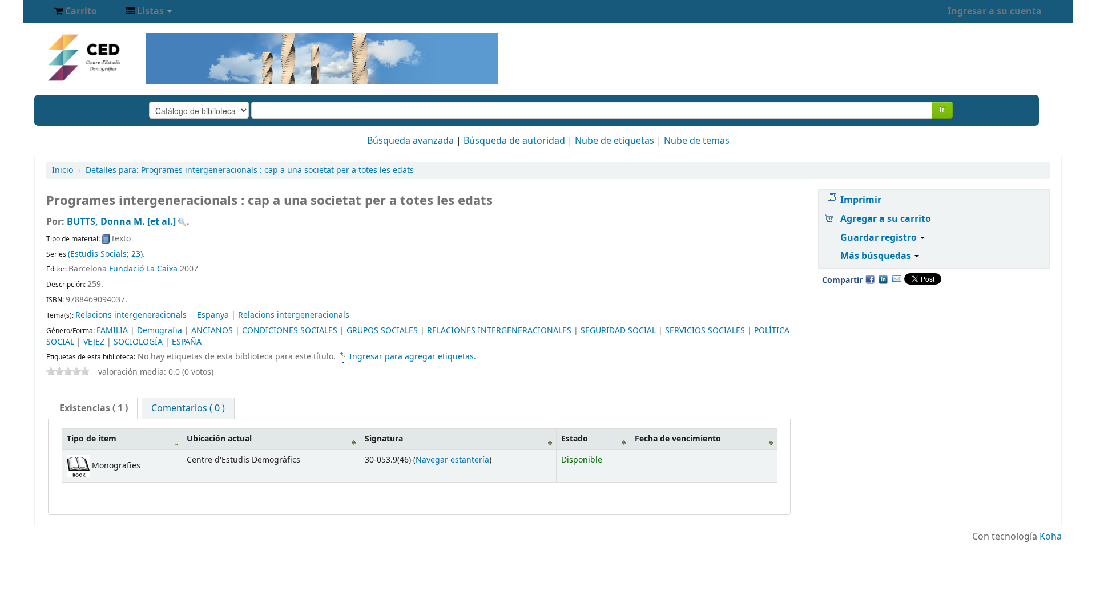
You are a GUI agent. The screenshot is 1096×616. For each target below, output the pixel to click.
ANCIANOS (212, 331)
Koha (1050, 537)
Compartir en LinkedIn (883, 279)
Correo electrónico (896, 279)
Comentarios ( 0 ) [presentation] (188, 408)
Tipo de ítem (91, 439)
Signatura (384, 439)
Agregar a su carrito (885, 219)
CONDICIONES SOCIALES (289, 331)
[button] (76, 11)
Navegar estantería (452, 460)
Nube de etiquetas (614, 141)
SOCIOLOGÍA (138, 342)
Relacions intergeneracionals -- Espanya (152, 315)
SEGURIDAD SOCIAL (618, 331)
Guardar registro (879, 238)
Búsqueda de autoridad (514, 141)
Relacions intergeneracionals (293, 315)
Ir (942, 110)
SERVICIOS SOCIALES (705, 331)
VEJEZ (93, 342)
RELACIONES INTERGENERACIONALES (499, 331)
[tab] (94, 408)
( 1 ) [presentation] (93, 408)
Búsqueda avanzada (410, 141)
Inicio (62, 170)
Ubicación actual (219, 439)
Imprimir (860, 200)
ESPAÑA (187, 342)
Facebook (870, 279)
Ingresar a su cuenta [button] (995, 11)
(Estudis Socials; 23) (105, 254)
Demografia (159, 331)
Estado (574, 439)
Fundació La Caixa (143, 269)
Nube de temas (697, 141)
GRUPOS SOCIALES (382, 331)
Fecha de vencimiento (678, 439)
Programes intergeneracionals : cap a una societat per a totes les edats (250, 170)
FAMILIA (112, 331)
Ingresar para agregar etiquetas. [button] (412, 357)
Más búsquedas (876, 256)
